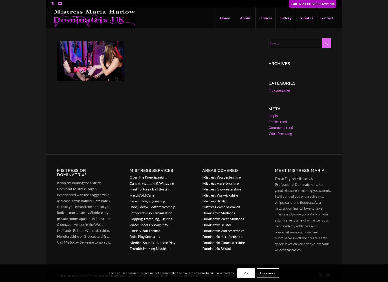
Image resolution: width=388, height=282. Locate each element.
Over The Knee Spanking (149, 177)
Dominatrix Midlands (218, 213)
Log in (273, 115)
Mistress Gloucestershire (221, 189)
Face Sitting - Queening (147, 201)
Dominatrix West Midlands (223, 219)
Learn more (268, 273)
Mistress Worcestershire (221, 177)
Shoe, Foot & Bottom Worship (152, 207)
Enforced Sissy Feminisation (151, 213)
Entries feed (278, 121)
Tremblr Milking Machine (149, 248)
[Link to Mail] (59, 3)
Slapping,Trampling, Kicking (151, 219)
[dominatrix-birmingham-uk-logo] (94, 18)
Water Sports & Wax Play (149, 225)
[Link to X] (53, 3)
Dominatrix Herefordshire (222, 236)
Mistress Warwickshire (220, 195)
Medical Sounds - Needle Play (152, 242)
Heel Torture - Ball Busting (150, 189)
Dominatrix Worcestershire (223, 230)
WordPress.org (280, 133)
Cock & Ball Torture (145, 230)
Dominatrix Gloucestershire (223, 242)
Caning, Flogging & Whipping (152, 183)
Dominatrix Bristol (216, 225)
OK (246, 273)
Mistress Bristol (214, 201)
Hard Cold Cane (142, 195)
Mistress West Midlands (221, 207)
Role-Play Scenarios (145, 236)
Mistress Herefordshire (220, 183)
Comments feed (281, 127)
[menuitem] (225, 18)
